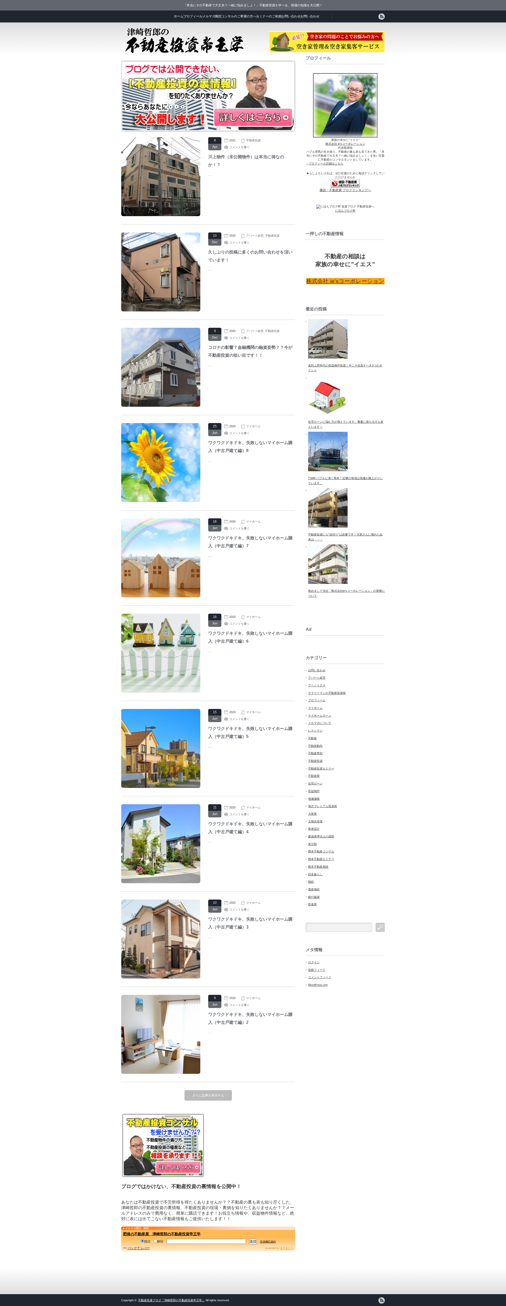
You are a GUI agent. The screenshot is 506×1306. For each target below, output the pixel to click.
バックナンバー (139, 1248)
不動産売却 (315, 753)
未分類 (312, 844)
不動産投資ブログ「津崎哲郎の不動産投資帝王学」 (171, 1300)
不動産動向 (315, 745)
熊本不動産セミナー (321, 859)
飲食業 (312, 904)
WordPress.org (318, 984)
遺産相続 (314, 889)
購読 (147, 1241)
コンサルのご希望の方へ (238, 16)
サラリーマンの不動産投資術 (327, 692)
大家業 (312, 813)
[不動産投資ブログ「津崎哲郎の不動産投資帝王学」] (184, 51)
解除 (160, 1241)
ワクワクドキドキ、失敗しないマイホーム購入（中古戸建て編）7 (250, 542)
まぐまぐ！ (286, 1248)
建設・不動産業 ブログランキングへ (345, 190)
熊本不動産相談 (318, 866)
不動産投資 (253, 140)
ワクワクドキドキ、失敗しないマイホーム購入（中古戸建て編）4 (250, 828)
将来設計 (314, 828)
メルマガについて (319, 722)
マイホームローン (319, 715)
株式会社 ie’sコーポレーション (345, 143)
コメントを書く (239, 147)
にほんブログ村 (345, 210)
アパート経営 (255, 235)
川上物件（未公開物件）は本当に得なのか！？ (246, 161)
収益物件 (314, 791)
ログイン (314, 962)
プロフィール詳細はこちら (326, 163)
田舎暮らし (315, 874)
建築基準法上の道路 (321, 836)
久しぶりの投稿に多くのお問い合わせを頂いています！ (250, 256)
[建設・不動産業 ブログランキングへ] (345, 186)
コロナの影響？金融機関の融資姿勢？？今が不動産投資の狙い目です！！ (250, 351)
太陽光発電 (315, 821)
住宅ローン (315, 783)
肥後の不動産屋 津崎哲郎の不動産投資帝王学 (162, 1234)
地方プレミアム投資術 (322, 806)
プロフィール (192, 16)
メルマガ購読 (211, 16)
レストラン (315, 730)
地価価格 (314, 798)
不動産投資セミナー (321, 768)
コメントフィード (319, 977)
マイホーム (253, 426)
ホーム (178, 16)
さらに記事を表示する (208, 1095)
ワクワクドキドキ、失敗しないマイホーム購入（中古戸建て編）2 (250, 1018)
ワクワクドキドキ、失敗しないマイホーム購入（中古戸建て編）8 (250, 446)
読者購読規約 (268, 1241)
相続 (311, 881)
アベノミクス (316, 685)
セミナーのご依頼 (268, 16)
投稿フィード (316, 969)
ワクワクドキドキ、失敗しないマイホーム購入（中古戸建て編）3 (250, 923)
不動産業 (314, 775)
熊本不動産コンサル (321, 851)
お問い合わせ (290, 16)
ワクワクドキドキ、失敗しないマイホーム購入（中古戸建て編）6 (250, 637)
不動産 (312, 738)
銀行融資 (314, 896)
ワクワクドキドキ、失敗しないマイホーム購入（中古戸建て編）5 (250, 732)
